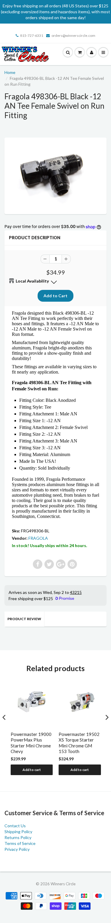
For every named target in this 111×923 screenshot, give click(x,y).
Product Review (24, 619)
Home (9, 72)
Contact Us (15, 825)
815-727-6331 (31, 35)
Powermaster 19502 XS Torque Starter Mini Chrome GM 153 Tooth (79, 743)
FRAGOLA (38, 538)
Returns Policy (17, 837)
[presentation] (4, 717)
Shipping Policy (18, 831)
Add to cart (31, 769)
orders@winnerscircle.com (73, 35)
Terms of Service (20, 843)
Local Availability (32, 280)
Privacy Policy (17, 849)
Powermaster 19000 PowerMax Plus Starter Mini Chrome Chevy (31, 743)
